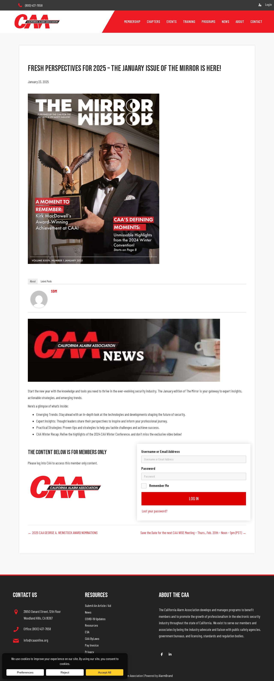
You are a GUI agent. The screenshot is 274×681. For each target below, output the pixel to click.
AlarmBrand (166, 676)
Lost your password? (154, 511)
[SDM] (39, 298)
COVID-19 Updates (95, 619)
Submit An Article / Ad (98, 605)
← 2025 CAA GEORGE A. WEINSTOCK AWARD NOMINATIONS (63, 532)
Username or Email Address (160, 451)
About (33, 281)
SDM (54, 291)
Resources (91, 625)
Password (148, 468)
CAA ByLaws (92, 638)
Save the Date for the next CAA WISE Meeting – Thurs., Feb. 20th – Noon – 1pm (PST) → (193, 532)
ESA (87, 632)
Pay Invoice (92, 645)
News (88, 612)
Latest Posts (46, 281)
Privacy (89, 652)
